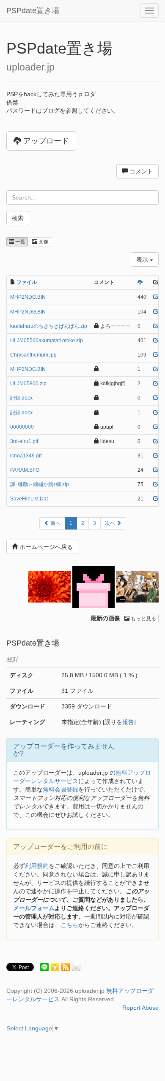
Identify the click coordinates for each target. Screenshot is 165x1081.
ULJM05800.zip (28, 383)
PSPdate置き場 (32, 10)
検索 (18, 218)
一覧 (19, 242)
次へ (110, 523)
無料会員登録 (60, 789)
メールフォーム (34, 908)
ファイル (26, 282)
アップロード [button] (45, 141)
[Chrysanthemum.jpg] (49, 586)
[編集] (155, 297)
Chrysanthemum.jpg (33, 355)
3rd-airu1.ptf (24, 441)
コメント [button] (140, 171)
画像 (43, 242)
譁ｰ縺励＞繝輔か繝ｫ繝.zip (39, 484)
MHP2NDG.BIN (28, 297)
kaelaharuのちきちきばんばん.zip (48, 326)
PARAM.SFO (24, 470)
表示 (143, 259)
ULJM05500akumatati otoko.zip (46, 340)
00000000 (22, 427)
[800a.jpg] (137, 586)
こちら (69, 925)
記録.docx (21, 398)
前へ (54, 523)
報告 (128, 722)
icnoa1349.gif (25, 456)
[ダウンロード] (140, 282)
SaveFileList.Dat (29, 499)
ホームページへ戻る (45, 546)
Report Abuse (140, 1007)
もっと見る (142, 619)
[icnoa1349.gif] (93, 586)
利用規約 (37, 865)
